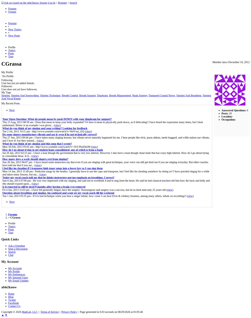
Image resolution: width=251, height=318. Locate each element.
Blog (10, 296)
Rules (11, 293)
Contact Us (14, 306)
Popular (12, 23)
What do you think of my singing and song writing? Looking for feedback (44, 128)
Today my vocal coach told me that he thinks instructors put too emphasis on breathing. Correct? (58, 177)
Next (12, 110)
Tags (10, 56)
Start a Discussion (17, 248)
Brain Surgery (139, 95)
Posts (11, 53)
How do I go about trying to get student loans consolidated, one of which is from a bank (52, 149)
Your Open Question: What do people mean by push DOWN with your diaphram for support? (57, 119)
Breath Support (87, 95)
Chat (10, 255)
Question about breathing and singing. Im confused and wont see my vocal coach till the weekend (58, 192)
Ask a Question (16, 245)
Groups (12, 11)
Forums (12, 8)
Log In (51, 2)
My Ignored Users (18, 277)
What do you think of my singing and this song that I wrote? (37, 143)
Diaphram (102, 95)
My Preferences (16, 274)
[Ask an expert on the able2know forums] (24, 2)
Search (73, 2)
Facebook (13, 303)
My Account (15, 268)
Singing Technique (50, 95)
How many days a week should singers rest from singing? (35, 159)
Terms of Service (49, 311)
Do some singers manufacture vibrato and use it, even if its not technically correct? (49, 134)
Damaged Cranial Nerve (162, 95)
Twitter (12, 300)
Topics (11, 50)
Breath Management (120, 95)
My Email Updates (18, 280)
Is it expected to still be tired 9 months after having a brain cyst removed (43, 186)
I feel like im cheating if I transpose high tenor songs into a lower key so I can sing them (52, 168)
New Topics (14, 29)
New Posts (14, 35)
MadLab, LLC (30, 311)
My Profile (14, 271)
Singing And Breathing (188, 95)
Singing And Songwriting (25, 95)
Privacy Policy (69, 311)
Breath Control (70, 95)
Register (62, 2)
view (57, 125)
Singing (5, 95)
